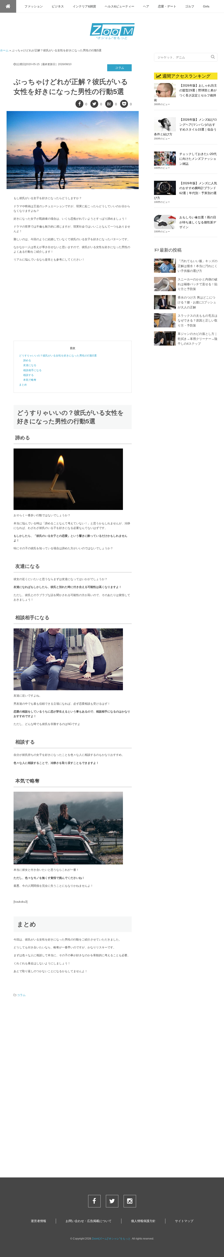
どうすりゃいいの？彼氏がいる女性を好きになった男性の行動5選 (58, 355)
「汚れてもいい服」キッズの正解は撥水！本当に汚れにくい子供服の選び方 (197, 266)
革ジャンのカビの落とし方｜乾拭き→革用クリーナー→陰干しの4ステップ (197, 338)
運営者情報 (38, 1221)
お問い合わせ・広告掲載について (89, 1221)
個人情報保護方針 (143, 1221)
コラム (119, 68)
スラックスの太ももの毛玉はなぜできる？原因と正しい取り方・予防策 (197, 320)
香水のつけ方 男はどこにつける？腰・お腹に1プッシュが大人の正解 (197, 302)
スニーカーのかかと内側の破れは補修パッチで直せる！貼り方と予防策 (197, 284)
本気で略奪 (29, 379)
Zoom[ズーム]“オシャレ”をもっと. (111, 1238)
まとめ (23, 384)
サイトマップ (184, 1221)
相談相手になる (32, 370)
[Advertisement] (73, 301)
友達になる (29, 365)
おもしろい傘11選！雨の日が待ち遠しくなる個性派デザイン (197, 222)
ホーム (4, 50)
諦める (27, 360)
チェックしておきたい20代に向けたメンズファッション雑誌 (198, 158)
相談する (28, 375)
